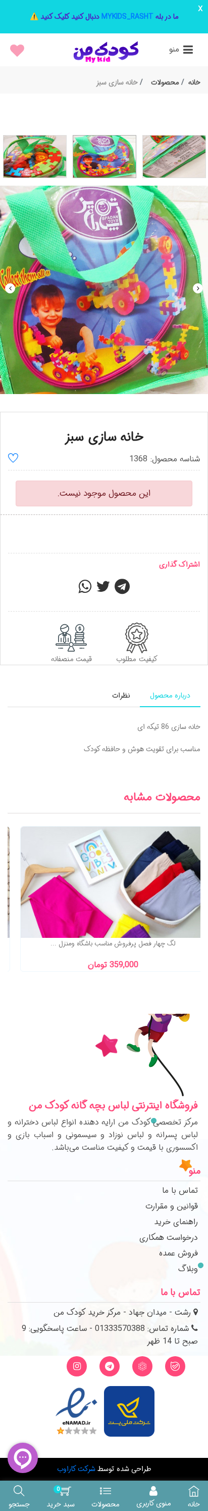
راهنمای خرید (176, 1222)
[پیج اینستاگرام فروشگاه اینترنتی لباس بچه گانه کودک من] (77, 1366)
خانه (194, 82)
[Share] (84, 589)
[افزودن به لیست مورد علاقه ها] (13, 459)
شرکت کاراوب (76, 1469)
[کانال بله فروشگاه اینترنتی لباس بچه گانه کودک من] (175, 1366)
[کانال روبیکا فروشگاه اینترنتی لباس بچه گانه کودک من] (142, 1366)
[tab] (170, 695)
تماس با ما (180, 1190)
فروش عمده (178, 1253)
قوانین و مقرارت (171, 1206)
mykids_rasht (127, 16)
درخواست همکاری (168, 1237)
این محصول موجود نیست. (104, 493)
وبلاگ (188, 1269)
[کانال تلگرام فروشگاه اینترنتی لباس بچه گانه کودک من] (109, 1366)
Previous (10, 288)
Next (198, 288)
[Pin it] (122, 589)
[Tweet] (103, 589)
